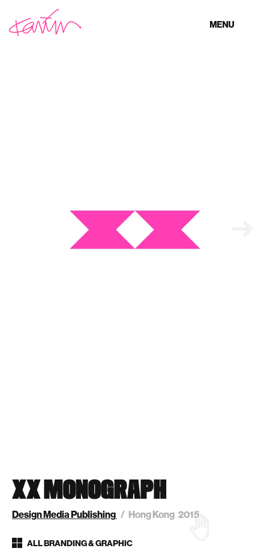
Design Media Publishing (64, 514)
